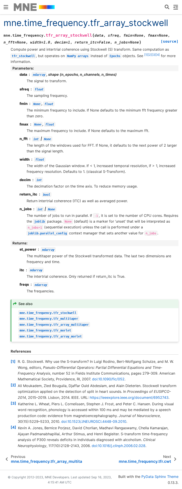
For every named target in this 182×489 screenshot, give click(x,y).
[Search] (167, 7)
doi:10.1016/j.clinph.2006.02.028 (118, 445)
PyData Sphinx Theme (159, 476)
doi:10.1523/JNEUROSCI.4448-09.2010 (93, 421)
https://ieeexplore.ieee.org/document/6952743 (129, 397)
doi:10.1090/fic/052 (108, 379)
